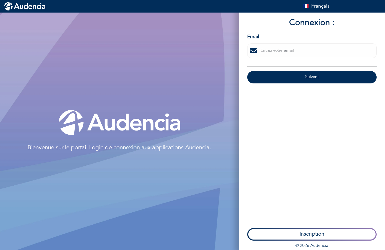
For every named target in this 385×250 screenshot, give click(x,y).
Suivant (312, 77)
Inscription (312, 234)
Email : (254, 37)
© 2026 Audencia (311, 246)
